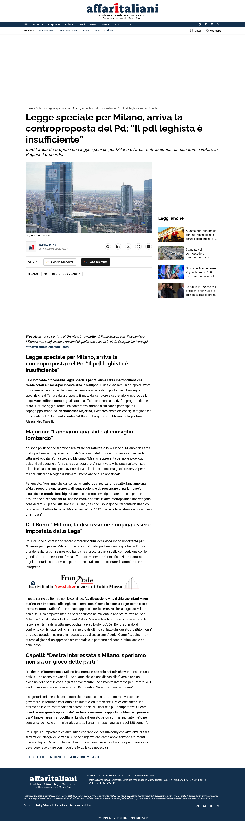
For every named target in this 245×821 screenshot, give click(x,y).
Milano (40, 108)
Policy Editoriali (44, 805)
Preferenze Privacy (139, 818)
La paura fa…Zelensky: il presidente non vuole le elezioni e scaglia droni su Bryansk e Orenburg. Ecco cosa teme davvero (201, 291)
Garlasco (109, 30)
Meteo (197, 30)
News (93, 24)
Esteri (82, 24)
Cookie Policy (120, 818)
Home (29, 108)
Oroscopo (215, 30)
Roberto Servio (47, 244)
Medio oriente (46, 30)
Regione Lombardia (66, 273)
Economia (37, 24)
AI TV (129, 24)
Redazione (61, 805)
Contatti (28, 805)
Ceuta (97, 30)
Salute (105, 24)
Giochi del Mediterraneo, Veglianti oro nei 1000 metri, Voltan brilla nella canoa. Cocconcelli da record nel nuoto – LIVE (201, 272)
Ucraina (86, 30)
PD (45, 273)
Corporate (54, 24)
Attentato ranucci (68, 30)
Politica (69, 24)
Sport (117, 24)
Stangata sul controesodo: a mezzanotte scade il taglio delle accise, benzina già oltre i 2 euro (201, 254)
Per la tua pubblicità (81, 805)
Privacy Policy (104, 818)
